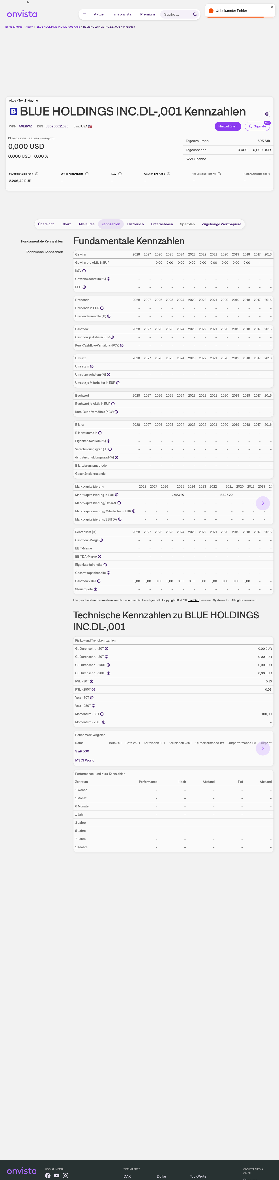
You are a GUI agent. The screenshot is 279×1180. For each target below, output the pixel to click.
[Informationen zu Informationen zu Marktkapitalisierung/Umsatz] (119, 503)
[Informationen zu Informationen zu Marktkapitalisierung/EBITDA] (120, 519)
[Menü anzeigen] (84, 14)
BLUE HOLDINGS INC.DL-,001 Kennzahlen (109, 26)
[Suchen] (195, 14)
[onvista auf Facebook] (48, 1176)
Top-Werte (198, 1176)
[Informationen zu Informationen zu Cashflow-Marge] (101, 540)
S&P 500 (82, 751)
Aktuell (100, 14)
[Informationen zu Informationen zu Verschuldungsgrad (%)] (110, 449)
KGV (113, 174)
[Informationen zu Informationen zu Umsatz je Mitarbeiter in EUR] (118, 383)
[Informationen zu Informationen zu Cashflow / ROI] (99, 581)
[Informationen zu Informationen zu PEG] (84, 287)
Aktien (29, 26)
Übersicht (46, 224)
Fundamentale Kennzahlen (42, 241)
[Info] (36, 173)
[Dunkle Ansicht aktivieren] (28, 2)
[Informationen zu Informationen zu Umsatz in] (92, 366)
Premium (147, 14)
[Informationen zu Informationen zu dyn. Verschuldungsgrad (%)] (116, 457)
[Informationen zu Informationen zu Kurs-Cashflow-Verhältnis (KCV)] (122, 345)
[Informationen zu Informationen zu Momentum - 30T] (102, 714)
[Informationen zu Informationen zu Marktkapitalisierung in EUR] (116, 494)
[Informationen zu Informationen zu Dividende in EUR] (102, 308)
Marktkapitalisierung (21, 174)
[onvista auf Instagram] (65, 1176)
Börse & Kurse (13, 26)
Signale (260, 126)
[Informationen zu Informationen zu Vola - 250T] (93, 706)
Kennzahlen (111, 224)
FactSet (193, 600)
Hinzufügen (228, 126)
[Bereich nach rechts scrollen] (263, 503)
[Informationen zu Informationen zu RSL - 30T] (91, 681)
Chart (66, 224)
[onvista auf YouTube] (56, 1176)
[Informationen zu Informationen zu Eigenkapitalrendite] (105, 565)
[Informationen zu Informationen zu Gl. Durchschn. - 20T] (106, 648)
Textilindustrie (28, 100)
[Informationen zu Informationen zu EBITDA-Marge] (99, 556)
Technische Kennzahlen (44, 252)
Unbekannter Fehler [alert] (231, 11)
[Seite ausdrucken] (267, 114)
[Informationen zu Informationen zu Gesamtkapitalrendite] (108, 573)
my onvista (123, 14)
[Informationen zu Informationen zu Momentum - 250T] (103, 722)
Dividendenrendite (72, 174)
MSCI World (85, 760)
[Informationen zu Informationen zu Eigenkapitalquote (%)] (108, 441)
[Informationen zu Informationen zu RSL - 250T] (93, 689)
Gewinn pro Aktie (154, 174)
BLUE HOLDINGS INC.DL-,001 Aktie (58, 26)
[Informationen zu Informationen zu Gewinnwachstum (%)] (108, 279)
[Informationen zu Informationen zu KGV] (84, 271)
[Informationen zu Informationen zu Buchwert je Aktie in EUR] (113, 404)
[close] (272, 7)
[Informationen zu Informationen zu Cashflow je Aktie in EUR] (112, 337)
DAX (127, 1176)
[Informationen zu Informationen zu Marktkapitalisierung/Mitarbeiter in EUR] (133, 511)
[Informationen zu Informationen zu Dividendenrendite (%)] (108, 316)
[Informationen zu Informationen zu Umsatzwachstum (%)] (108, 374)
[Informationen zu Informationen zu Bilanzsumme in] (100, 433)
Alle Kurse (87, 224)
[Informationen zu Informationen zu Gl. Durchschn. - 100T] (108, 665)
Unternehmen (162, 224)
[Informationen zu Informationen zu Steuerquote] (95, 589)
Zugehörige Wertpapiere (221, 224)
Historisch (135, 224)
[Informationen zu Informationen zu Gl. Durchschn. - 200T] (108, 673)
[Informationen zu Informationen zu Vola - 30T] (92, 697)
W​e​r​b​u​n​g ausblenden (178, 60)
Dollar (161, 1176)
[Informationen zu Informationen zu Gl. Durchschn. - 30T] (106, 657)
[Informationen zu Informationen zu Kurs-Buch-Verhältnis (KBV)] (116, 412)
